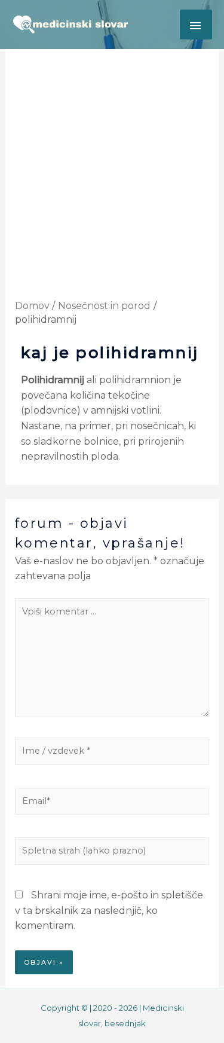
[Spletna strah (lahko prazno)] (112, 854)
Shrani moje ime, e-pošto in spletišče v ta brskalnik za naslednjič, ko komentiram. (109, 910)
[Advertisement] (112, 181)
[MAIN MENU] (196, 24)
